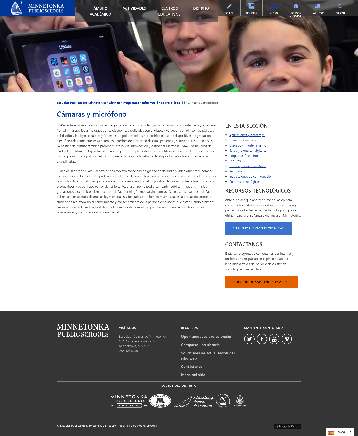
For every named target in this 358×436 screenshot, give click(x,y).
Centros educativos (169, 11)
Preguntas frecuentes (244, 155)
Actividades (134, 8)
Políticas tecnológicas (244, 181)
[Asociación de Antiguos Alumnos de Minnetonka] (193, 410)
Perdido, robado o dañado (247, 166)
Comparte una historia (200, 344)
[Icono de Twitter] (249, 339)
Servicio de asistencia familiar (261, 282)
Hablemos (317, 13)
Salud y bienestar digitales (247, 150)
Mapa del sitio (193, 374)
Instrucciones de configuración (251, 176)
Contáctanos (191, 366)
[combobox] (340, 432)
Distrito (201, 8)
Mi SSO (273, 13)
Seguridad (236, 171)
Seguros (235, 160)
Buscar (340, 13)
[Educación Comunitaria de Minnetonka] (223, 410)
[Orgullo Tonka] (160, 410)
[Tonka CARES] (240, 410)
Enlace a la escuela (83, 330)
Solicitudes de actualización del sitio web (208, 355)
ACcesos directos (295, 14)
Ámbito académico (100, 11)
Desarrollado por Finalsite (287, 426)
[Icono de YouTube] (274, 339)
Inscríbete (229, 13)
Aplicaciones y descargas (247, 134)
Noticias (251, 13)
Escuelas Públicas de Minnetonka (26, 3)
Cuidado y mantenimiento (247, 145)
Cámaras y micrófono (244, 140)
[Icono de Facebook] (262, 339)
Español (340, 432)
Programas (131, 102)
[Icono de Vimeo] (287, 339)
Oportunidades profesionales (206, 336)
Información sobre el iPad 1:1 (163, 102)
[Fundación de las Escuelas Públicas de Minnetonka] (129, 410)
